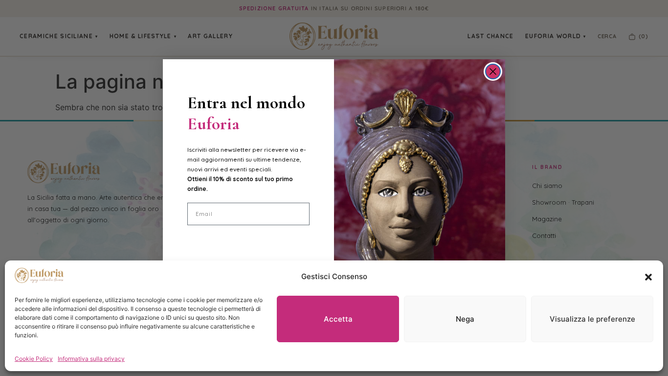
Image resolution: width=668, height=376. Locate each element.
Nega (465, 319)
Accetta (338, 319)
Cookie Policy (34, 358)
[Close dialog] (493, 71)
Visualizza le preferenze (592, 319)
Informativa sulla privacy (91, 358)
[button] (648, 277)
